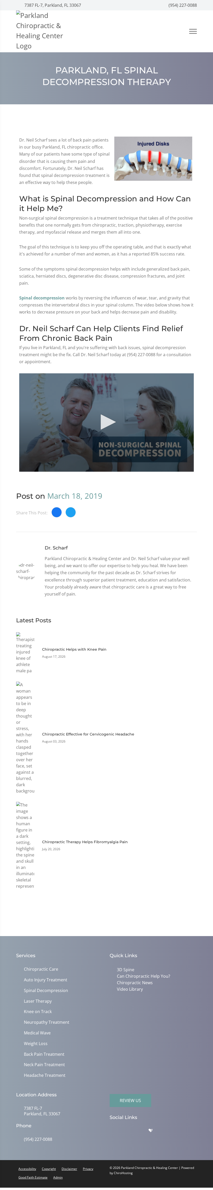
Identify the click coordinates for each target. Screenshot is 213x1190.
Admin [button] (58, 1177)
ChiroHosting (123, 1173)
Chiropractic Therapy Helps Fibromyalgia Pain (85, 842)
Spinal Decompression (46, 990)
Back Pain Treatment (44, 1054)
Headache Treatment (44, 1075)
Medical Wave (37, 1033)
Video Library (129, 988)
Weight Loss (36, 1043)
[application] (106, 422)
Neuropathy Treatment (46, 1022)
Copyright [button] (49, 1169)
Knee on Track (38, 1011)
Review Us (130, 1100)
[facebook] (129, 1131)
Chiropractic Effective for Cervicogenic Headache (88, 734)
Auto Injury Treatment (45, 980)
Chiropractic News (134, 982)
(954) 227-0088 (182, 5)
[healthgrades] (155, 1131)
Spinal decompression (42, 298)
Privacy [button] (88, 1169)
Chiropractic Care (41, 969)
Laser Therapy (38, 1001)
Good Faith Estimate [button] (33, 1177)
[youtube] (167, 1131)
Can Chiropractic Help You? (142, 976)
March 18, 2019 (74, 496)
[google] (116, 1131)
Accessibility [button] (27, 1169)
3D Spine (124, 970)
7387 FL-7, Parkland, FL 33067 (52, 5)
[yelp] (142, 1131)
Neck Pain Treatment (44, 1064)
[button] (106, 422)
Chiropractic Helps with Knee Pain (74, 649)
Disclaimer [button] (69, 1169)
